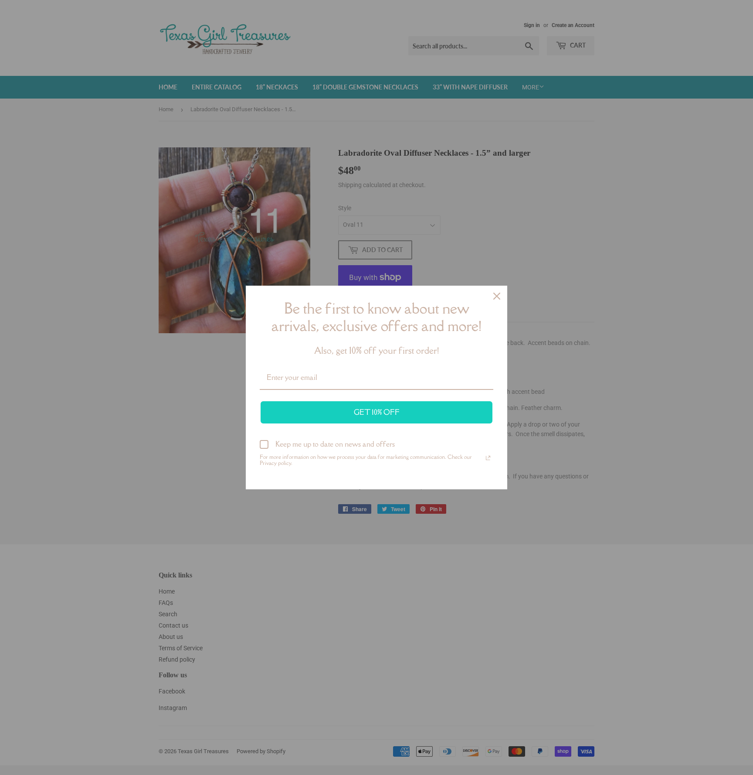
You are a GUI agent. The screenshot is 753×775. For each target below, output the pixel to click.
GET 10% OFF (377, 412)
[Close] (496, 296)
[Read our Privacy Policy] (488, 458)
